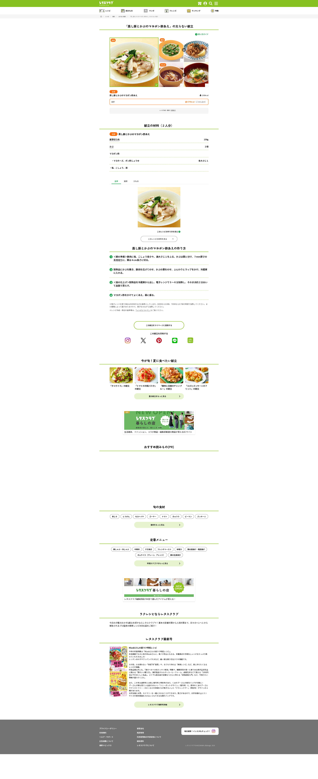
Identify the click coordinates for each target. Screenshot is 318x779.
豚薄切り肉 (114, 139)
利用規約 (102, 732)
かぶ (112, 146)
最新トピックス (105, 745)
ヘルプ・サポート (106, 737)
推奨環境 (140, 732)
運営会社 (140, 728)
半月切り (118, 260)
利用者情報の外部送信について (149, 737)
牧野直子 (173, 110)
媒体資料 (140, 741)
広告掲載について (106, 741)
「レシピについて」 (143, 310)
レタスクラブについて (145, 745)
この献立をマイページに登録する (159, 325)
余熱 (118, 285)
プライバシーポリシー (108, 728)
